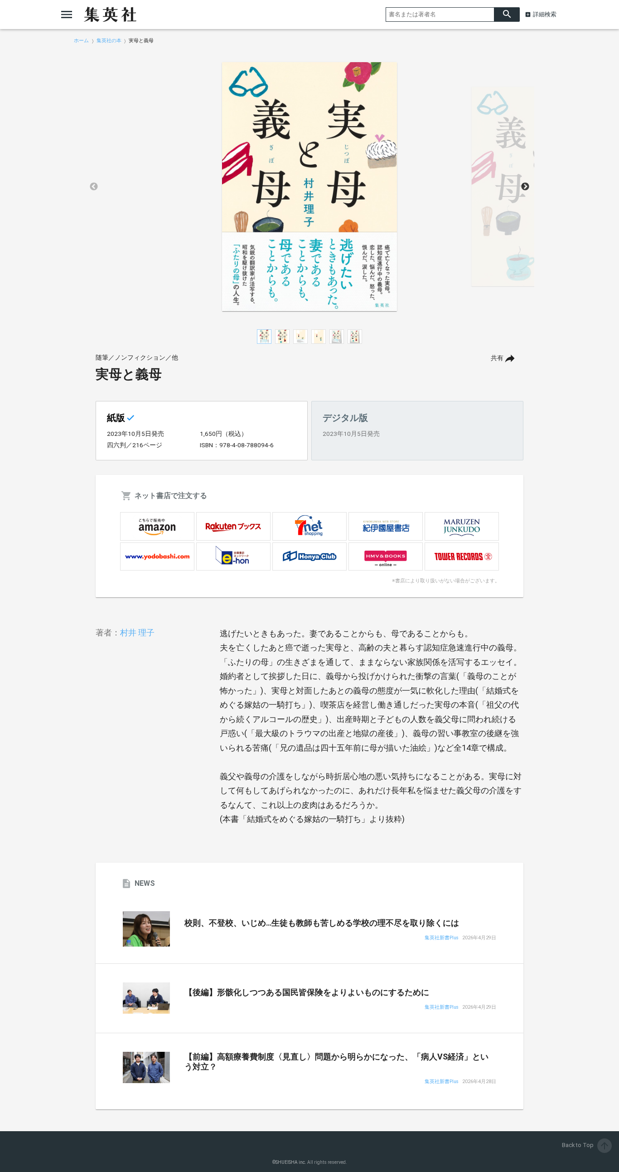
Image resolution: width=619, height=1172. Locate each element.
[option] (309, 187)
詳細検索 (544, 14)
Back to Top (586, 1145)
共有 (497, 358)
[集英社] (110, 14)
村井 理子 (137, 632)
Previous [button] (94, 187)
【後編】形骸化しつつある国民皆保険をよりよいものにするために (306, 992)
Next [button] (525, 187)
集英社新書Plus (442, 938)
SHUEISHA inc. (291, 1162)
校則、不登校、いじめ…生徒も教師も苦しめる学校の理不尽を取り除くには (321, 923)
